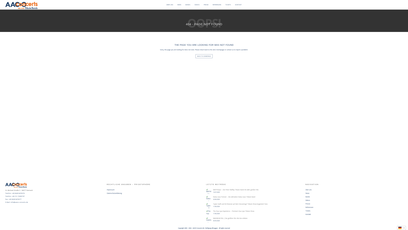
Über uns (169, 5)
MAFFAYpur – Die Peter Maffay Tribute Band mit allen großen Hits (236, 190)
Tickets (228, 5)
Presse (206, 5)
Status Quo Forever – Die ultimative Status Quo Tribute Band (234, 197)
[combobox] (401, 228)
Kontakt (238, 5)
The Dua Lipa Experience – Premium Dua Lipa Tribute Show (233, 211)
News (179, 5)
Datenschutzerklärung (114, 193)
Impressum (111, 190)
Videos (197, 5)
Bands (188, 5)
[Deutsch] (401, 228)
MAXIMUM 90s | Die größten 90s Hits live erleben (230, 218)
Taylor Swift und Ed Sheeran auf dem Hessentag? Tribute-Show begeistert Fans (240, 204)
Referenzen (217, 5)
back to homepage (204, 56)
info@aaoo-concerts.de (19, 202)
